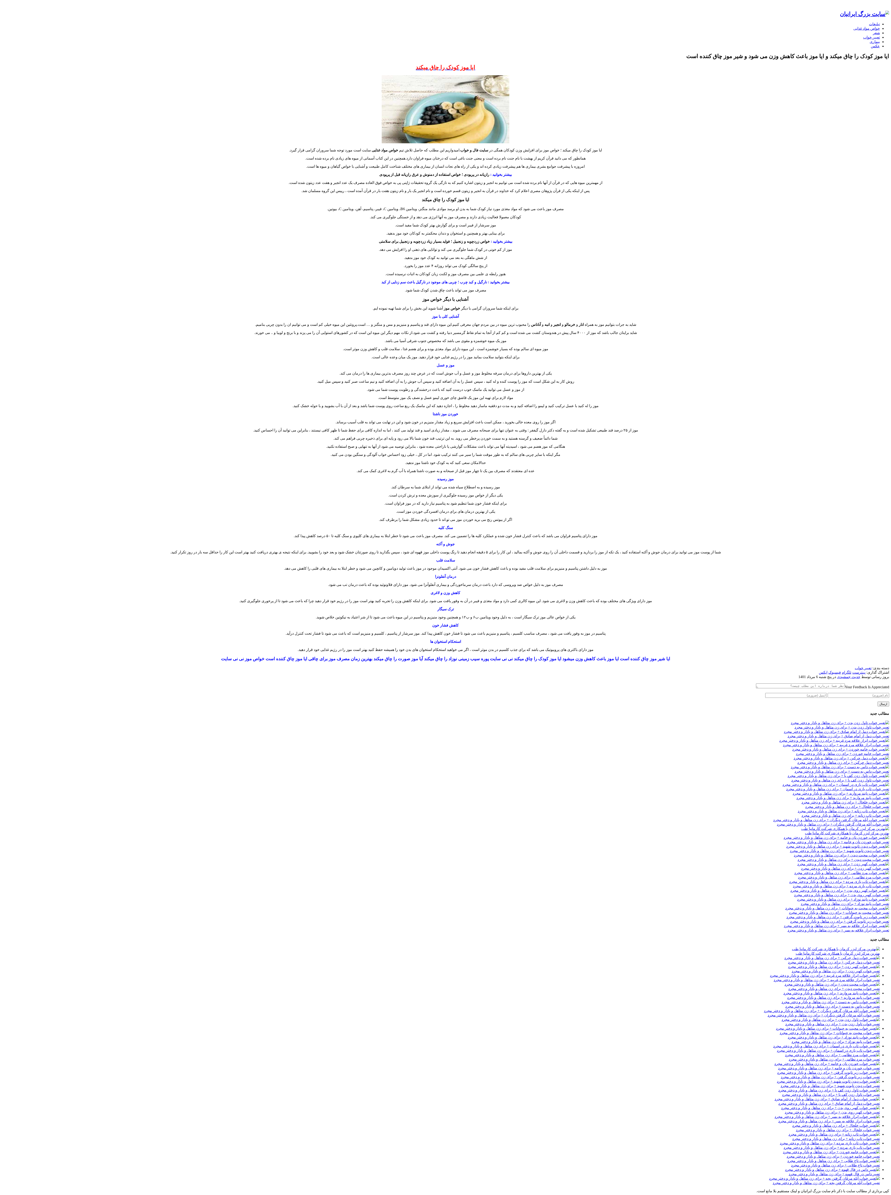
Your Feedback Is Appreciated (867, 687)
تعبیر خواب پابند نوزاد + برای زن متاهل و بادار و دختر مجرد (845, 904)
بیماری (875, 42)
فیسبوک (834, 672)
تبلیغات (874, 24)
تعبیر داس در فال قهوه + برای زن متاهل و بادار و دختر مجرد (834, 1174)
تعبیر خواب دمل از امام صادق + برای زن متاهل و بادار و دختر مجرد (838, 736)
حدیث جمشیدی (848, 677)
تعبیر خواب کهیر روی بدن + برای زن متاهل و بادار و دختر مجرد (841, 895)
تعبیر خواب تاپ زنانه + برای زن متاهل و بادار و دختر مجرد (845, 815)
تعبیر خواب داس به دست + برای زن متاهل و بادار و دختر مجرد (841, 771)
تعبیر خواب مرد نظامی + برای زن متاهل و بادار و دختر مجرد (843, 877)
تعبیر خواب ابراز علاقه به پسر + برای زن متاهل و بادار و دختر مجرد (838, 930)
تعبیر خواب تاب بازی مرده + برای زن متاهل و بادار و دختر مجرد (841, 886)
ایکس (823, 672)
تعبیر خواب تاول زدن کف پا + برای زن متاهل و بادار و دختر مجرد (840, 780)
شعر (876, 33)
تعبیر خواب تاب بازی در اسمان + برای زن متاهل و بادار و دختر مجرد (837, 789)
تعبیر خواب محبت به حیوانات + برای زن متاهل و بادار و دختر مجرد (839, 912)
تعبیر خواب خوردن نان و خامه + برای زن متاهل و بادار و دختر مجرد (838, 842)
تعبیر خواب (871, 37)
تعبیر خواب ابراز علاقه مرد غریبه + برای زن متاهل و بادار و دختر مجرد (836, 745)
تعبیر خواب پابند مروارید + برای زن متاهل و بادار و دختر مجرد (842, 798)
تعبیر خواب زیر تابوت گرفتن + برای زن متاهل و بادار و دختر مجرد (839, 921)
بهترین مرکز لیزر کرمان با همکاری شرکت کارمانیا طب (847, 833)
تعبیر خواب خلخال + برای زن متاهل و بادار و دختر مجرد (847, 807)
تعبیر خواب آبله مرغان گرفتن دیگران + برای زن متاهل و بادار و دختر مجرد (833, 824)
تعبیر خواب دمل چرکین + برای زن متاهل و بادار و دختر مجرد (843, 762)
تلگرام (846, 672)
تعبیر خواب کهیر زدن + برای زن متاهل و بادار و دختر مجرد (845, 868)
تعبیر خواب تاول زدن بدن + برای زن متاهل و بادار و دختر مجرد (841, 727)
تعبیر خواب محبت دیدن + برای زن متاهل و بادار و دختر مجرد (843, 860)
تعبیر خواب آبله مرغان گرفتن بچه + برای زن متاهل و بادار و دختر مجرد (826, 1183)
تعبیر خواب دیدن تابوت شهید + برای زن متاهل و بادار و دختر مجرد (839, 851)
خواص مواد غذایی (866, 28)
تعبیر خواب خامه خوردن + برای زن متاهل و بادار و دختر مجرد (842, 754)
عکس (875, 46)
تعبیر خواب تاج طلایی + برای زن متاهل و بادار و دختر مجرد (835, 1165)
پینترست (858, 672)
